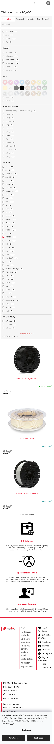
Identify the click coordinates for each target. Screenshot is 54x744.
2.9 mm (10, 328)
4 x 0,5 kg (11, 149)
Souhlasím (38, 738)
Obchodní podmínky (25, 641)
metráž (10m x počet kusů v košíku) (20, 111)
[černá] (21, 87)
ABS (9, 166)
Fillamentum (12, 63)
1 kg (9, 125)
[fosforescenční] (44, 87)
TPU (9, 279)
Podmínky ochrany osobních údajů (25, 650)
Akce (9, 35)
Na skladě (11, 31)
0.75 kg (10, 121)
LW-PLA (10, 307)
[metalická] (33, 87)
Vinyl (9, 286)
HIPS (9, 209)
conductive (11, 191)
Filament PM (12, 60)
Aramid (10, 177)
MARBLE (10, 219)
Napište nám (27, 666)
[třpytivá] (10, 93)
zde (11, 723)
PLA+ (9, 254)
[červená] (5, 82)
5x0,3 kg (10, 146)
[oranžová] (33, 82)
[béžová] (5, 87)
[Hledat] (35, 3)
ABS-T (9, 170)
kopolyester (12, 300)
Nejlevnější (20, 19)
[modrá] (21, 82)
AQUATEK (11, 173)
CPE (9, 195)
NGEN (9, 226)
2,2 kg (9, 156)
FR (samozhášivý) (14, 268)
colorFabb (11, 56)
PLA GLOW (11, 258)
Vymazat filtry (26, 334)
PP (8, 261)
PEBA (9, 304)
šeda (9, 97)
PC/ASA (10, 240)
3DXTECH (11, 52)
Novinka (10, 38)
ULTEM (10, 283)
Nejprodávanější (43, 19)
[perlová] (5, 93)
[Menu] (48, 3)
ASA (9, 181)
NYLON (10, 230)
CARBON (10, 187)
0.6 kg (9, 135)
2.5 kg (9, 132)
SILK (9, 311)
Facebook (46, 642)
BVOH (9, 184)
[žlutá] (38, 82)
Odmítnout (13, 738)
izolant (10, 216)
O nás (23, 628)
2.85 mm (10, 324)
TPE (9, 276)
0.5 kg (9, 114)
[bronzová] (27, 93)
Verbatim (11, 70)
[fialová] (16, 82)
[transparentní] (16, 93)
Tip (8, 42)
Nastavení (26, 730)
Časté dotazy (27, 659)
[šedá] (16, 87)
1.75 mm (10, 321)
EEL (8, 198)
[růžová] (10, 82)
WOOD (10, 290)
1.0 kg (9, 153)
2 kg (9, 128)
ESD (9, 202)
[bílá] (10, 87)
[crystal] (44, 93)
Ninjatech (11, 67)
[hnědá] (27, 82)
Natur (9, 101)
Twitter (45, 645)
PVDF (9, 265)
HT (8, 212)
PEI (8, 244)
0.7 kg (9, 118)
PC (8, 233)
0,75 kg (10, 142)
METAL (10, 223)
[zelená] (44, 82)
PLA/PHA (10, 297)
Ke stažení (26, 662)
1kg (9, 139)
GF (8, 205)
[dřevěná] (27, 87)
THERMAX (11, 272)
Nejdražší (30, 19)
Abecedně (6, 24)
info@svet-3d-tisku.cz (45, 630)
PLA (9, 251)
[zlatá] (38, 93)
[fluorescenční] (38, 87)
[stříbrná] (21, 93)
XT (8, 293)
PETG (10, 247)
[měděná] (33, 93)
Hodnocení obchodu (26, 634)
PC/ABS (10, 237)
